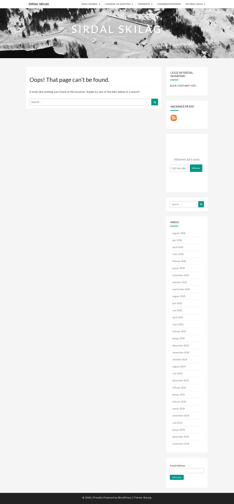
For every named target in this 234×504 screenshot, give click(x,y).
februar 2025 (179, 331)
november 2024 (180, 352)
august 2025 (178, 296)
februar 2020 (179, 401)
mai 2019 (177, 422)
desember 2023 (180, 380)
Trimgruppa (144, 4)
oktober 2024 (179, 359)
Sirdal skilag (39, 4)
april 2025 (177, 317)
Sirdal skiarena (89, 4)
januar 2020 (178, 408)
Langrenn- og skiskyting (118, 4)
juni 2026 (177, 240)
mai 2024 (177, 373)
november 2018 (180, 443)
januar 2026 (178, 268)
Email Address (177, 465)
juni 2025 (177, 303)
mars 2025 (178, 324)
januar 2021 (178, 394)
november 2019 (180, 415)
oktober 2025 (179, 282)
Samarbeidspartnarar (169, 4)
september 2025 (181, 289)
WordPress (124, 497)
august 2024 (178, 366)
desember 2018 (180, 436)
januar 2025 (178, 338)
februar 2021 (179, 387)
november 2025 (180, 275)
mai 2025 (177, 310)
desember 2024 (180, 345)
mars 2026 (178, 254)
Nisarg (147, 497)
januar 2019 (178, 429)
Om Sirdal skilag (194, 4)
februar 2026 (179, 261)
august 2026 (178, 233)
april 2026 (177, 247)
